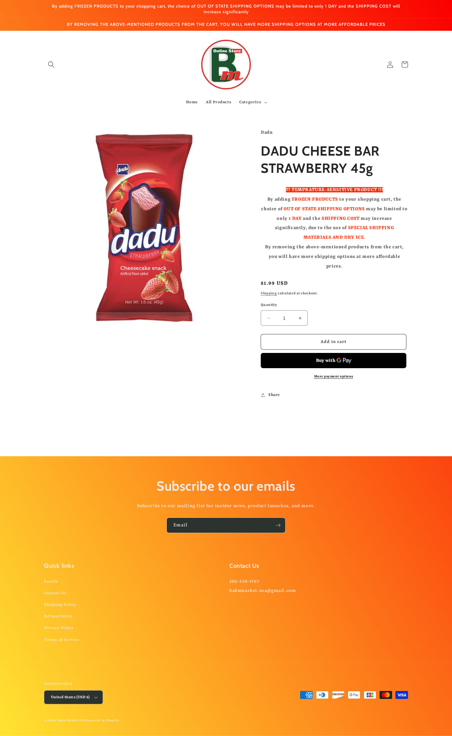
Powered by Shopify (102, 720)
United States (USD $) (70, 697)
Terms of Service (61, 640)
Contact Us (55, 593)
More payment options (333, 376)
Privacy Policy (58, 628)
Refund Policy (58, 616)
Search (51, 581)
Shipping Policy (60, 605)
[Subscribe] (278, 525)
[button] (51, 64)
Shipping (269, 293)
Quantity (269, 305)
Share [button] (274, 395)
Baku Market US (71, 720)
